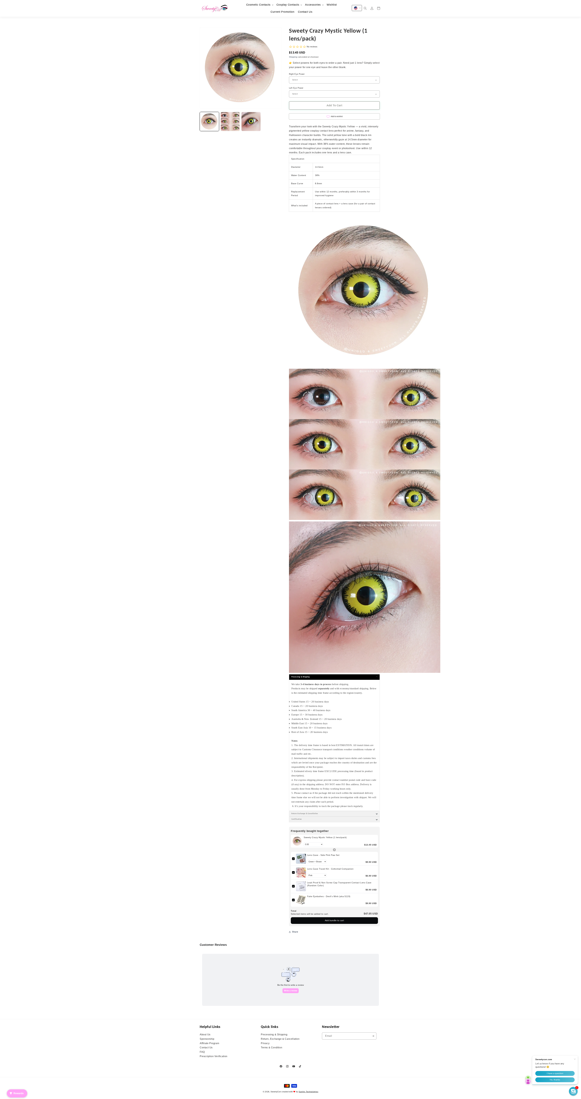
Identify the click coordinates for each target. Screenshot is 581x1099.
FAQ (202, 1052)
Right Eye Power (297, 74)
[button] (259, 4)
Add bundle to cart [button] (334, 920)
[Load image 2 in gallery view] (230, 121)
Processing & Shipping (274, 1034)
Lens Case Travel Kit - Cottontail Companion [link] (330, 869)
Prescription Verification (213, 1056)
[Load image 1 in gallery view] (209, 121)
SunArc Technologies (308, 1092)
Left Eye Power (296, 88)
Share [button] (295, 932)
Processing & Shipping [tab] (300, 677)
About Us (205, 1034)
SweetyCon (276, 1092)
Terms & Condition (271, 1047)
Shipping (293, 57)
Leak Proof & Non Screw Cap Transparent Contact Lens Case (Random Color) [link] (339, 884)
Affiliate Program (209, 1043)
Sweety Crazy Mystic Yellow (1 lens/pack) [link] (325, 837)
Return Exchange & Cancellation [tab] (304, 814)
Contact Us (206, 1047)
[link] (297, 841)
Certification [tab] (296, 819)
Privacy (265, 1043)
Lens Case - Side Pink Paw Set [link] (323, 855)
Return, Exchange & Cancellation (280, 1039)
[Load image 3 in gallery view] (251, 121)
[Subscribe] (373, 1036)
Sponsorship (207, 1039)
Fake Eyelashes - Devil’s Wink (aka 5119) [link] (328, 896)
